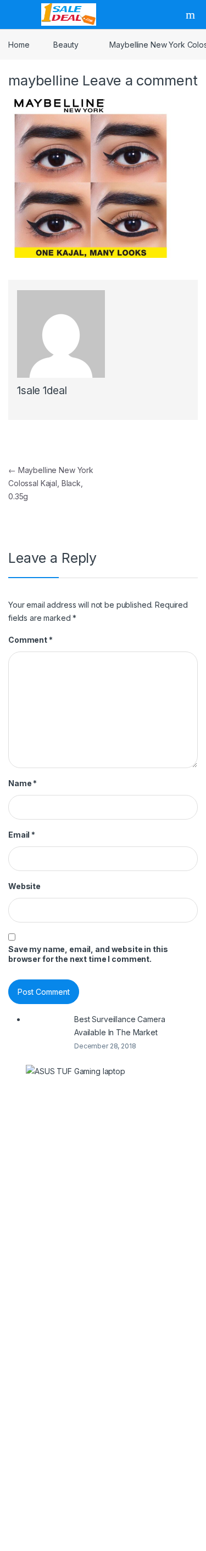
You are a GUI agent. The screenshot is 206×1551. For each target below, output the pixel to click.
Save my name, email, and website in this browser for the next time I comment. (88, 954)
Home (18, 44)
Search (192, 15)
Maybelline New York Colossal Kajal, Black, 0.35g (50, 483)
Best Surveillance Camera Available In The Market (119, 1025)
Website (24, 886)
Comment (30, 639)
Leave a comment (139, 80)
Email (21, 834)
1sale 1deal (41, 390)
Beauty (65, 44)
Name (22, 783)
